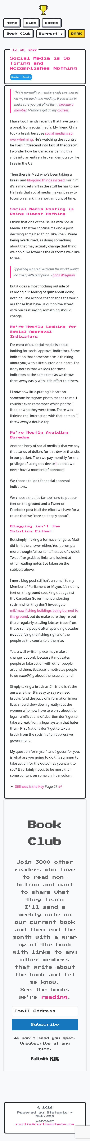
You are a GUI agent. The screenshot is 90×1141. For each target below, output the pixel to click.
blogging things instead (46, 180)
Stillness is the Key (29, 786)
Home (12, 23)
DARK (76, 33)
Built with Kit (45, 1058)
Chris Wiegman (64, 275)
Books (52, 23)
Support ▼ (51, 33)
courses (62, 110)
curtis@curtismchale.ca (45, 1124)
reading (54, 997)
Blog (31, 23)
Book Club (19, 33)
